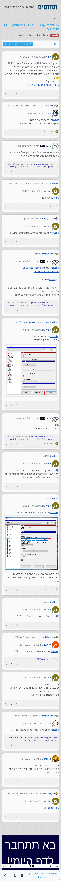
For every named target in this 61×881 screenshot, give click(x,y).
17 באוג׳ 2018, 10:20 (29, 759)
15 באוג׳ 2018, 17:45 (31, 191)
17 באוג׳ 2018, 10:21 (31, 801)
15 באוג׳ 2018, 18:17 (25, 418)
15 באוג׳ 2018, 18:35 (31, 609)
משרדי (48, 113)
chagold (47, 759)
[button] (22, 875)
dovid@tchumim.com (19, 166)
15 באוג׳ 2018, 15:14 (25, 146)
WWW (48, 723)
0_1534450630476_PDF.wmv (43, 84)
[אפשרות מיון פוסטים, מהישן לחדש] (55, 44)
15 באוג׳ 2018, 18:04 (25, 261)
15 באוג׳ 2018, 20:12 (29, 645)
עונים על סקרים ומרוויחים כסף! (36, 740)
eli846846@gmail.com (44, 659)
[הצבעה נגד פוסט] (6, 93)
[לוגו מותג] (47, 7)
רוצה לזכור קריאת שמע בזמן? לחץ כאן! (42, 875)
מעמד (48, 57)
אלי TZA (47, 645)
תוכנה (53, 35)
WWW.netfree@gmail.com (46, 738)
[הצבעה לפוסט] (17, 93)
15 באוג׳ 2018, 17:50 (31, 226)
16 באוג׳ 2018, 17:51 (31, 677)
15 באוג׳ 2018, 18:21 (31, 463)
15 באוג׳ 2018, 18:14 (31, 330)
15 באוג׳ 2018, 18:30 (31, 506)
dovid (48, 146)
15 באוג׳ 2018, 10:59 (31, 57)
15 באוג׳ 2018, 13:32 (30, 113)
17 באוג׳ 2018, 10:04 (30, 723)
